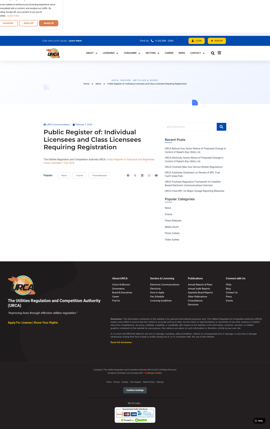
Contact (195, 53)
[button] (213, 53)
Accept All (49, 23)
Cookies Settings (135, 390)
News (182, 53)
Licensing (109, 53)
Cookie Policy (13, 16)
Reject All (28, 23)
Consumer (130, 53)
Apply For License (20, 322)
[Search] (221, 127)
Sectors (151, 53)
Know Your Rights (46, 322)
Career (169, 53)
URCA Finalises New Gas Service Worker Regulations (194, 166)
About (90, 53)
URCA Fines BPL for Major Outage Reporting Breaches (194, 190)
